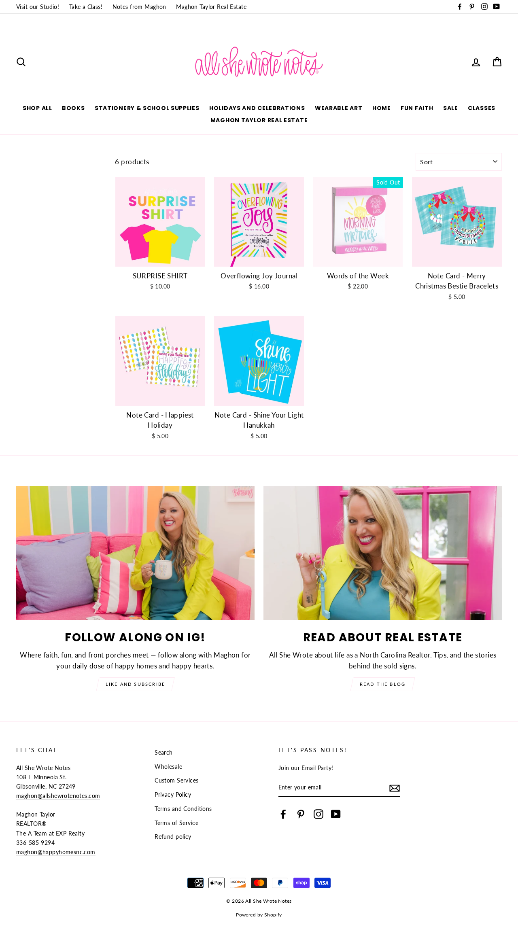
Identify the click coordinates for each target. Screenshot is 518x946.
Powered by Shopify (259, 915)
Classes (481, 108)
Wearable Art (338, 108)
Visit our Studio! (37, 6)
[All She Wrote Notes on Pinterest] (301, 814)
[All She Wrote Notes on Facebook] (283, 814)
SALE (450, 108)
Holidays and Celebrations (257, 108)
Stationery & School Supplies (147, 108)
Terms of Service (176, 822)
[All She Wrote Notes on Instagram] (318, 814)
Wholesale (168, 766)
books (73, 108)
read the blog (383, 684)
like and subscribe (136, 684)
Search (164, 752)
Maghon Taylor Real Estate (211, 6)
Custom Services (176, 780)
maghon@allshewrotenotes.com (58, 795)
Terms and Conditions (183, 808)
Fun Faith (417, 108)
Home (381, 108)
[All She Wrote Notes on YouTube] (336, 814)
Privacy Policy (173, 794)
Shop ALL (37, 108)
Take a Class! (86, 6)
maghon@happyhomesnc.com (56, 851)
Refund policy (173, 836)
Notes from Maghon (139, 6)
